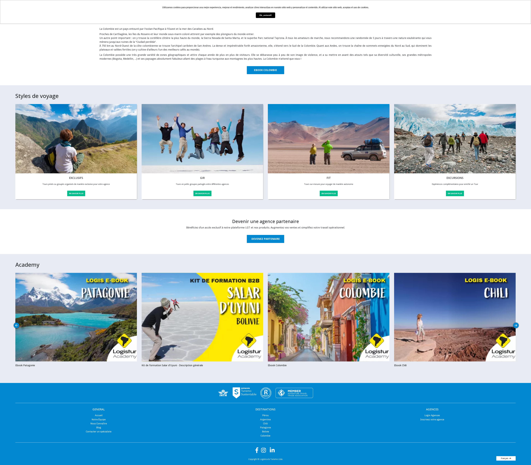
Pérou (265, 415)
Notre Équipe (99, 419)
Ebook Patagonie (25, 365)
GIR (202, 178)
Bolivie (265, 431)
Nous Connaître (98, 423)
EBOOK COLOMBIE (265, 70)
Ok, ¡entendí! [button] (265, 15)
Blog (98, 427)
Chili (265, 423)
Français (505, 458)
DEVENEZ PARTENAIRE (265, 238)
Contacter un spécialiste (98, 431)
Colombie (265, 435)
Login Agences (432, 415)
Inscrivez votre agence (432, 419)
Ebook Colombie (277, 365)
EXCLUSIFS (76, 178)
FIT (329, 178)
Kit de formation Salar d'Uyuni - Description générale (172, 365)
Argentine (265, 419)
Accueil (98, 415)
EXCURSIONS (455, 178)
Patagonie (265, 427)
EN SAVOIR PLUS (76, 193)
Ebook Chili (400, 365)
